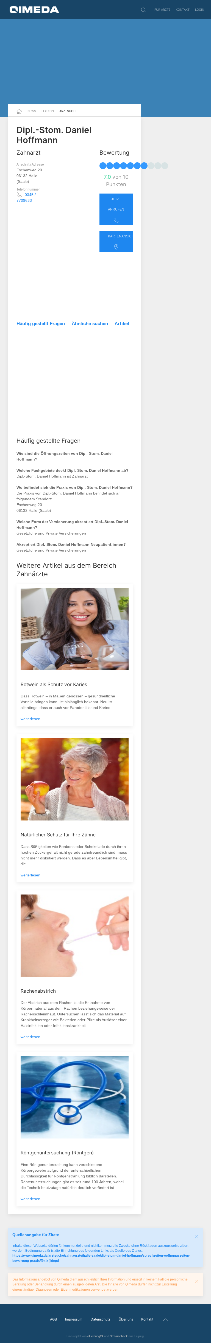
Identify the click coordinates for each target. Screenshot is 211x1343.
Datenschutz (100, 1319)
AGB (53, 1319)
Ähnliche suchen (90, 323)
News (31, 111)
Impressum (73, 1319)
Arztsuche (68, 111)
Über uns (126, 1319)
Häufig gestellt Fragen (40, 323)
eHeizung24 (95, 1336)
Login (199, 10)
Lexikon (47, 111)
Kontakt (183, 10)
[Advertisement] (105, 61)
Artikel (122, 323)
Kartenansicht (120, 236)
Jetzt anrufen (116, 204)
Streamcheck (119, 1336)
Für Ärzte (162, 10)
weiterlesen (30, 719)
